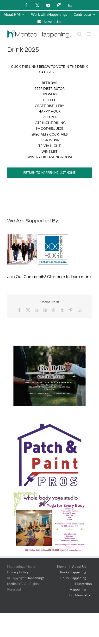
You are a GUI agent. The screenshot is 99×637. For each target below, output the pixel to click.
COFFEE (49, 100)
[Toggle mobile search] (79, 34)
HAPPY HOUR (49, 111)
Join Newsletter (80, 595)
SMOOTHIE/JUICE (49, 128)
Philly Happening (73, 578)
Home (61, 566)
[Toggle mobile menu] (89, 34)
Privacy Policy (18, 572)
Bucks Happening (73, 572)
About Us (79, 566)
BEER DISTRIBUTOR (49, 88)
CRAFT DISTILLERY (49, 106)
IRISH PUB (49, 117)
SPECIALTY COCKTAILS (49, 134)
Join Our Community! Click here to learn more (49, 277)
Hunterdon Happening (81, 587)
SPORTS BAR (49, 140)
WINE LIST (49, 151)
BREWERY (49, 94)
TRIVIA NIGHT (49, 146)
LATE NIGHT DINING (50, 123)
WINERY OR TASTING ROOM (49, 157)
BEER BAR (49, 83)
